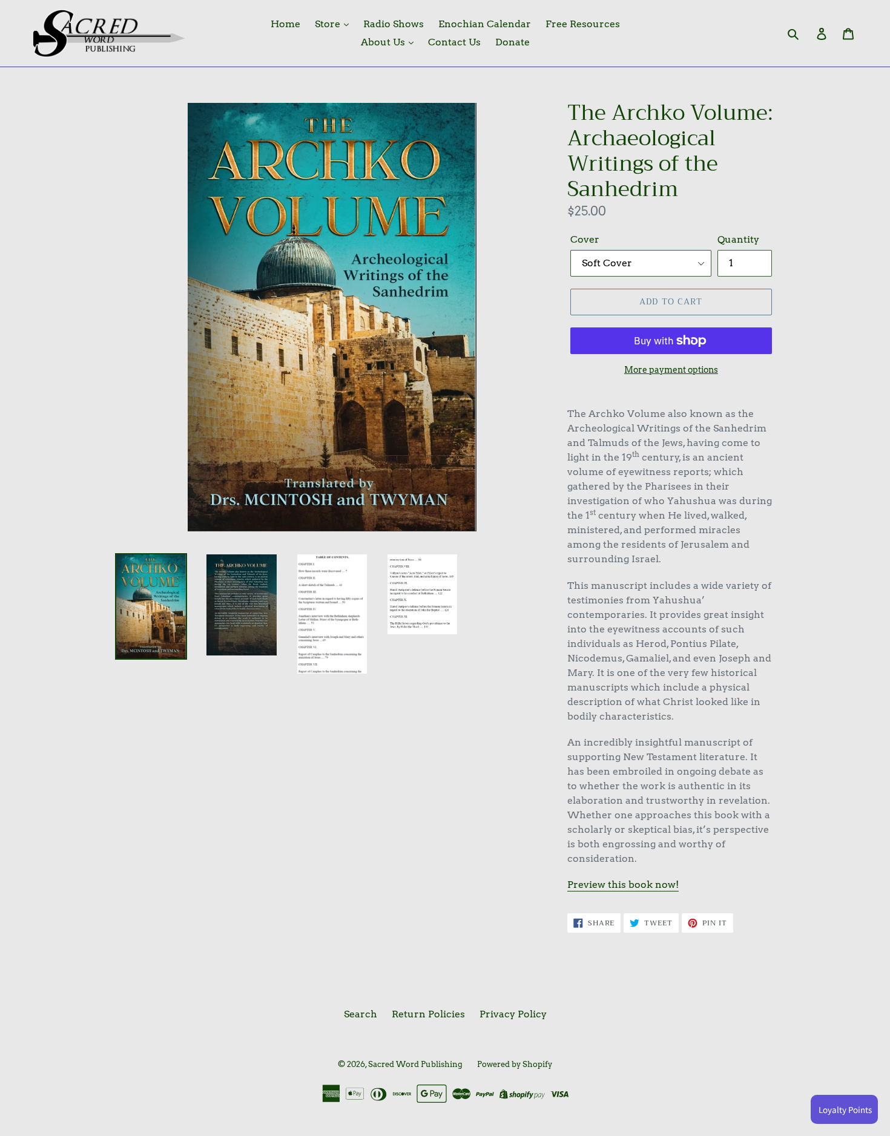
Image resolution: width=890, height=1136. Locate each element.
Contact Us (454, 42)
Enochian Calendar (484, 24)
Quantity (738, 239)
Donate (512, 42)
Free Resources (583, 24)
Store (329, 24)
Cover (584, 239)
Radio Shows (393, 24)
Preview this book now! (623, 884)
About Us (384, 42)
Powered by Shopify (514, 1064)
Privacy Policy (513, 1014)
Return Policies (428, 1014)
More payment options (671, 370)
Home (285, 24)
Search (360, 1014)
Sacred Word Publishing (415, 1064)
